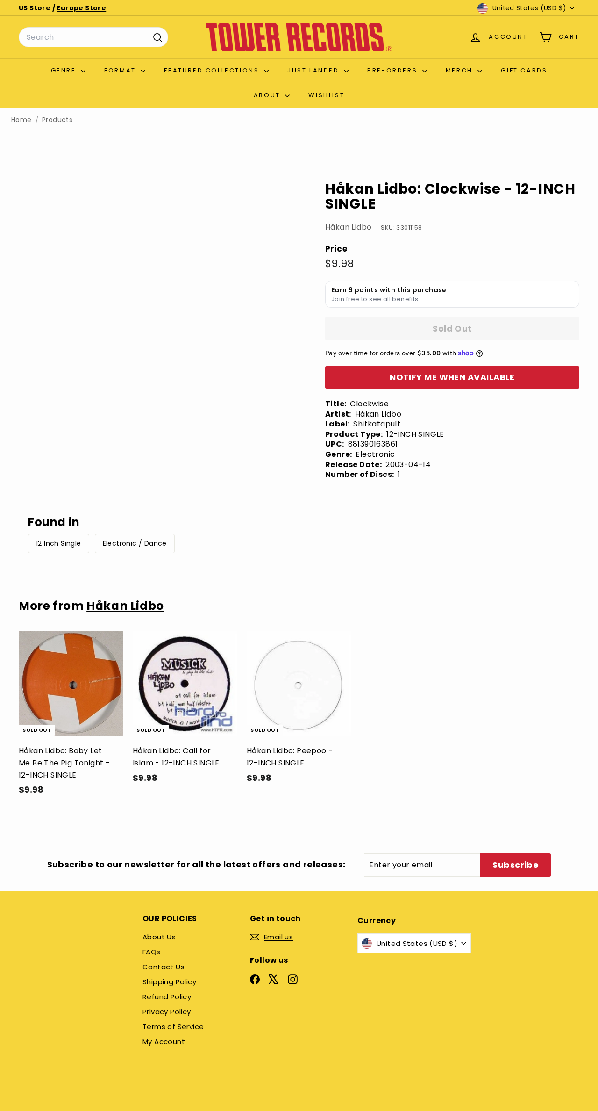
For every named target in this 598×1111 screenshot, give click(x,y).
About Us (159, 937)
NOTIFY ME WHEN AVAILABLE (452, 377)
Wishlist (326, 95)
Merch (461, 70)
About (268, 95)
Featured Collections (213, 70)
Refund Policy (166, 997)
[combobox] (93, 37)
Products (57, 119)
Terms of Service (173, 1027)
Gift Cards (524, 70)
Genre (65, 70)
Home (21, 119)
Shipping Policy (169, 982)
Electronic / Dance (135, 543)
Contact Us (163, 967)
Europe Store (81, 8)
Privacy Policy (166, 1012)
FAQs (151, 952)
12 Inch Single (58, 543)
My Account (163, 1041)
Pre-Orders (393, 70)
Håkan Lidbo (348, 227)
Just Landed (314, 70)
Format (121, 70)
